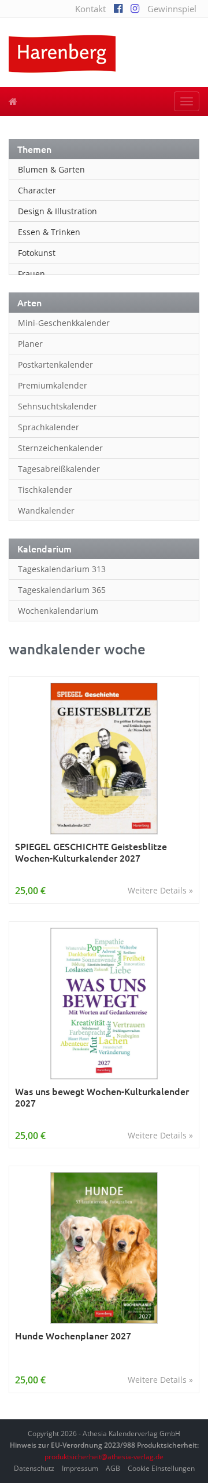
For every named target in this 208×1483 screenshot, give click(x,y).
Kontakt (90, 8)
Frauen (31, 273)
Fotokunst (36, 252)
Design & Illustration (57, 211)
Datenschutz (34, 1468)
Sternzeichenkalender (60, 447)
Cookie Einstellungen (161, 1468)
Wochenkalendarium (58, 610)
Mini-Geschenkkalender (64, 322)
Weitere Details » (160, 890)
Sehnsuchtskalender (57, 406)
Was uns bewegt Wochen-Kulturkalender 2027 (102, 1097)
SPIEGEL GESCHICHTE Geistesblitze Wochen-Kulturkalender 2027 (91, 852)
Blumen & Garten (51, 169)
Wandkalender (46, 510)
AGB (113, 1468)
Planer (30, 343)
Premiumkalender (52, 385)
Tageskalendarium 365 (62, 589)
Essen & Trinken (49, 231)
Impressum (80, 1468)
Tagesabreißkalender (59, 468)
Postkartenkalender (55, 364)
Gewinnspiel (171, 8)
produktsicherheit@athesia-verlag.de (104, 1457)
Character (37, 190)
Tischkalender (45, 489)
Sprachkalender (48, 427)
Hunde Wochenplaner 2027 (73, 1336)
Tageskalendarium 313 (62, 568)
